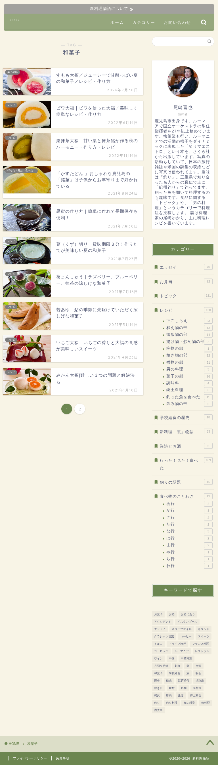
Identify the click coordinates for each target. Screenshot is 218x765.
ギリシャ (203, 629)
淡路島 (200, 680)
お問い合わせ (177, 22)
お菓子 (158, 614)
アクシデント (162, 621)
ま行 (187, 545)
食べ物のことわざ (185, 496)
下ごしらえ (188, 321)
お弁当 (185, 282)
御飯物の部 (188, 334)
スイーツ (203, 636)
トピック (185, 296)
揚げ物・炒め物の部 (187, 342)
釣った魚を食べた (188, 397)
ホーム (117, 22)
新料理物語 (15, 20)
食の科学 (189, 702)
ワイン (158, 658)
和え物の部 (188, 328)
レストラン (202, 651)
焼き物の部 (188, 355)
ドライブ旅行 (177, 643)
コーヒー (186, 636)
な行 (187, 531)
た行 (187, 524)
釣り (157, 702)
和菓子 (158, 673)
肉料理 (197, 688)
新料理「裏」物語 (185, 432)
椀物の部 (187, 348)
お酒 (172, 614)
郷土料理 (187, 390)
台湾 (198, 665)
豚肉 (169, 695)
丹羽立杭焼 (161, 665)
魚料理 (205, 702)
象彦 (181, 695)
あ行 (187, 503)
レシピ (185, 310)
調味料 (187, 383)
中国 (172, 658)
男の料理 (187, 369)
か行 (187, 510)
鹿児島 (158, 710)
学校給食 (174, 673)
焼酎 (172, 688)
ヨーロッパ (161, 651)
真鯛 (183, 688)
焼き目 (158, 688)
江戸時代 (183, 680)
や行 (187, 552)
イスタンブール (187, 621)
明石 (198, 673)
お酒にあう (188, 614)
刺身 (177, 665)
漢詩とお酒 (184, 446)
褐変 (157, 695)
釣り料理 (171, 702)
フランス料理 (200, 643)
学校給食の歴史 (185, 418)
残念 (169, 680)
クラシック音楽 (164, 636)
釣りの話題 (185, 482)
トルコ (158, 643)
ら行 (187, 559)
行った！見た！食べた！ (185, 464)
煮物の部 (188, 362)
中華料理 (186, 658)
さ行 (187, 517)
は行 (187, 538)
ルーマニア (182, 651)
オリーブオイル (182, 629)
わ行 (187, 566)
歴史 (157, 680)
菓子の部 (188, 376)
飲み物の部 (187, 404)
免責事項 (63, 758)
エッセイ (185, 267)
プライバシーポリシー (30, 758)
